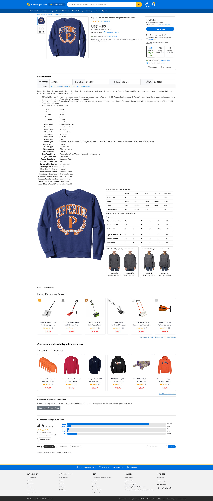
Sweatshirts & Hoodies (83, 86)
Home (39, 14)
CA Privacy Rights (130, 484)
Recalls (94, 484)
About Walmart (31, 478)
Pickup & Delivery (77, 11)
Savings (51, 11)
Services (43, 11)
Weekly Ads (133, 467)
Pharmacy (89, 11)
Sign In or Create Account (87, 467)
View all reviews (44, 439)
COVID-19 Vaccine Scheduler (101, 478)
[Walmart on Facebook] (158, 488)
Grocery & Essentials (62, 11)
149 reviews (106, 21)
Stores (61, 481)
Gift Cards (62, 490)
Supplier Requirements (34, 493)
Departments (34, 11)
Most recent (49, 447)
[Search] (139, 4)
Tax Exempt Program (98, 493)
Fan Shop (57, 14)
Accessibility (96, 487)
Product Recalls (97, 490)
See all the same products (167, 394)
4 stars (64, 426)
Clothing (63, 14)
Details (163, 63)
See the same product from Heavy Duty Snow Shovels (158, 337)
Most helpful (75, 447)
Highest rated (62, 447)
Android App (161, 481)
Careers (97, 11)
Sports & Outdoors (47, 14)
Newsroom (30, 484)
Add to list (153, 67)
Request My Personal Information (135, 487)
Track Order (119, 467)
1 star (64, 433)
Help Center (105, 467)
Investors (29, 487)
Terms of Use (129, 478)
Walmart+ (62, 487)
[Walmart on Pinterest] (170, 488)
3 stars (64, 429)
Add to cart (160, 29)
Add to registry (167, 67)
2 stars (64, 431)
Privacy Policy (129, 481)
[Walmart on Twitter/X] (162, 488)
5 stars (64, 424)
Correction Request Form (49, 408)
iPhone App (161, 478)
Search (172, 447)
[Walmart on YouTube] (166, 488)
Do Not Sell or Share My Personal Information (139, 490)
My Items (105, 11)
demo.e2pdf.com (111, 36)
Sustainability (31, 490)
